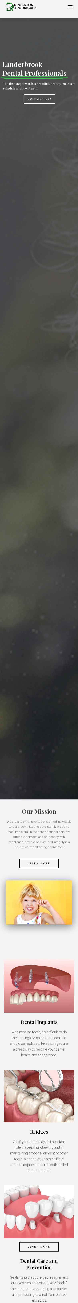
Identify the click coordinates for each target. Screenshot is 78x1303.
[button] (70, 7)
